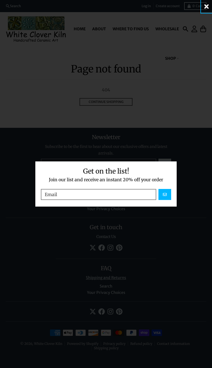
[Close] (206, 6)
